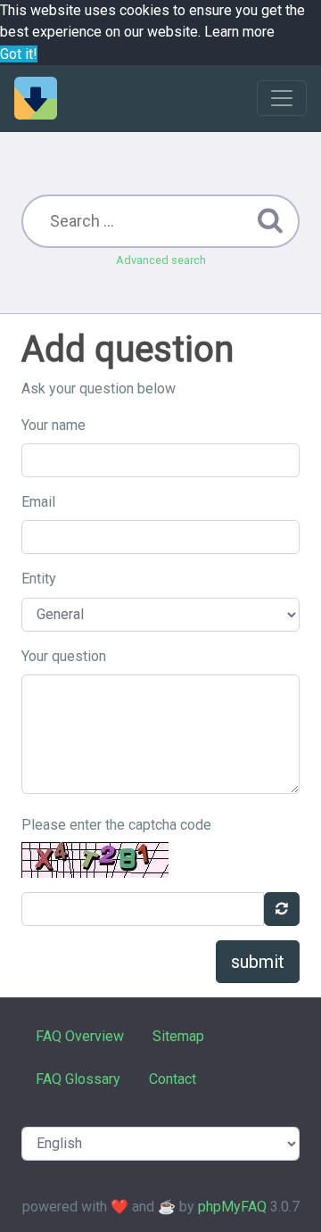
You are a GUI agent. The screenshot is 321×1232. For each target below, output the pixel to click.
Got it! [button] (18, 53)
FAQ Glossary (78, 1079)
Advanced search (161, 260)
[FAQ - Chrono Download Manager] (35, 98)
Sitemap (178, 1036)
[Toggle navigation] (282, 98)
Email (38, 501)
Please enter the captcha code (116, 824)
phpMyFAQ (232, 1206)
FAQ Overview (80, 1036)
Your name (53, 425)
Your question (63, 656)
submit (257, 961)
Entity (38, 578)
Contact (172, 1079)
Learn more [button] (239, 31)
